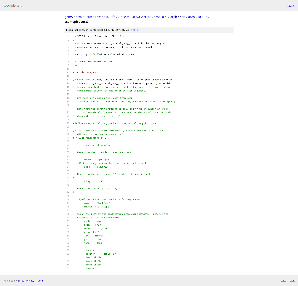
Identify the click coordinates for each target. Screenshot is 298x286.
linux (88, 17)
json (292, 280)
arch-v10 (194, 17)
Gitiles (20, 280)
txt (283, 280)
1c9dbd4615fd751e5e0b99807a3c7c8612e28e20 (129, 17)
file (135, 29)
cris (182, 17)
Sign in (291, 5)
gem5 (68, 17)
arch (173, 17)
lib (205, 17)
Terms (39, 280)
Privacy (30, 280)
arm (79, 17)
